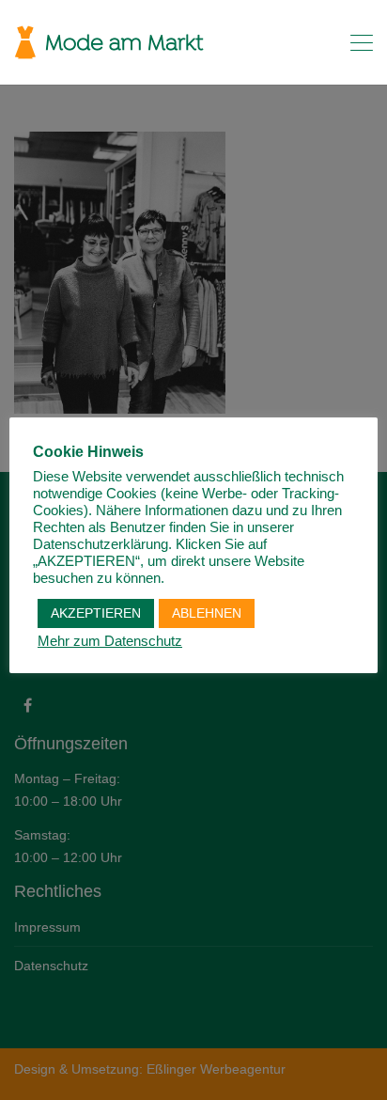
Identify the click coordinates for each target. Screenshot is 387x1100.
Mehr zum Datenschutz (110, 641)
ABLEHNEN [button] (206, 613)
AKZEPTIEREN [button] (96, 613)
